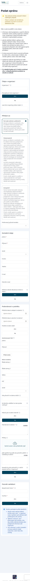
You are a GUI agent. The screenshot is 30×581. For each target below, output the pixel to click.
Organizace (5, 85)
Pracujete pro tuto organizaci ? (10, 93)
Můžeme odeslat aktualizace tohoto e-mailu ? (12, 290)
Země (3, 251)
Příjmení (5, 243)
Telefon (4, 266)
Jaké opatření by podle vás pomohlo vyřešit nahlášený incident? (14, 453)
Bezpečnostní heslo (8, 488)
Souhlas (4, 496)
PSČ (3, 381)
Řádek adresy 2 (6, 368)
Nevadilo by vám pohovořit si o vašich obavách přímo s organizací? (12, 468)
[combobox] (15, 225)
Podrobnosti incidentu (8, 425)
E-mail (4, 274)
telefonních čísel (9, 23)
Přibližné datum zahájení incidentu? (12, 310)
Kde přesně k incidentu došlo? (10, 395)
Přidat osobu (6, 355)
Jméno (4, 237)
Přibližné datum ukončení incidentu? (12, 318)
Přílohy (4, 438)
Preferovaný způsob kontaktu (10, 222)
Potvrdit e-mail (6, 282)
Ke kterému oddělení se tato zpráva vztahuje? (12, 404)
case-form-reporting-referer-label (11, 105)
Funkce (4, 259)
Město (3, 375)
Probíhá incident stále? (8, 326)
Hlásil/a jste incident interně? (10, 412)
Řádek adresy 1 (6, 362)
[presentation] (15, 444)
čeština (22, 2)
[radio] (15, 96)
